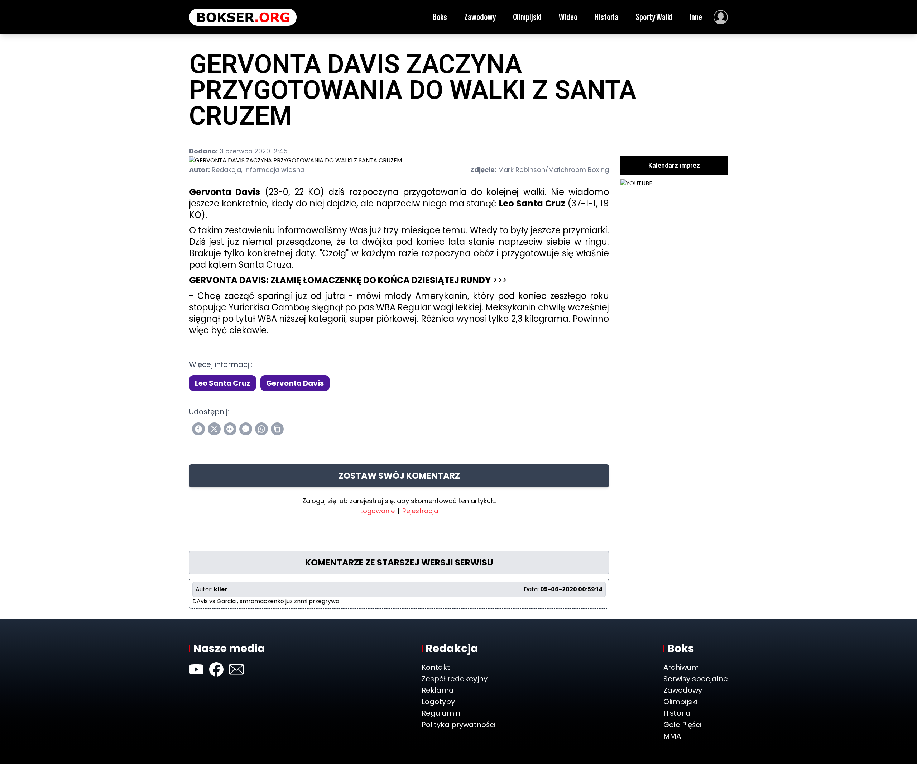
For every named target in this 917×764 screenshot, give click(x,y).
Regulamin (441, 713)
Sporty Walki (653, 17)
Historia (606, 17)
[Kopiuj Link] (277, 428)
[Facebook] (216, 669)
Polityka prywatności (458, 725)
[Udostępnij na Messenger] (245, 428)
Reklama (438, 690)
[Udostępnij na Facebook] (198, 428)
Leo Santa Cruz (222, 383)
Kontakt (436, 667)
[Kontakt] (236, 669)
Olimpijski (527, 17)
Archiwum (681, 667)
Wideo (568, 17)
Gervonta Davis (295, 383)
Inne (696, 17)
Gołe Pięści (682, 725)
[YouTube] (196, 669)
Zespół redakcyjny (455, 679)
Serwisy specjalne (695, 679)
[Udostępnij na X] (214, 428)
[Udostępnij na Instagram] (230, 428)
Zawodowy (480, 17)
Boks (440, 17)
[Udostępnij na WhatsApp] (261, 428)
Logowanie (377, 510)
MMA (672, 736)
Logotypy (438, 702)
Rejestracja (420, 510)
